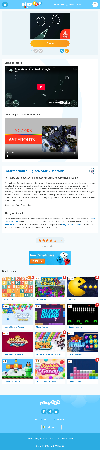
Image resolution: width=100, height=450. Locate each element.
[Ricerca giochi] (95, 4)
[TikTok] (50, 411)
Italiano (50, 427)
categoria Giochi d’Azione (72, 224)
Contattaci (48, 419)
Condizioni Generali (65, 438)
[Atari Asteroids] (50, 26)
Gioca (50, 43)
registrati (75, 4)
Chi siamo (60, 419)
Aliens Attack (10, 224)
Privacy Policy (33, 438)
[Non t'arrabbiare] (50, 264)
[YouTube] (56, 411)
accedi (60, 4)
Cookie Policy (47, 438)
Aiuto (37, 419)
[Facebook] (44, 411)
